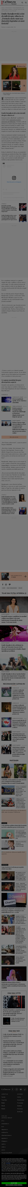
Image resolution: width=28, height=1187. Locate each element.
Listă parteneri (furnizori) (4, 1180)
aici (1, 1168)
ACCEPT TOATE (14, 1183)
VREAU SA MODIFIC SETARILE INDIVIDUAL (14, 1185)
